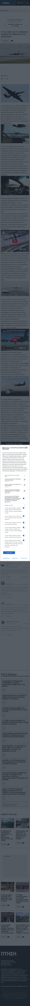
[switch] (24, 479)
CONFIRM (9, 552)
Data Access (15, 558)
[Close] (27, 447)
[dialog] (15, 503)
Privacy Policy (23, 558)
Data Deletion (6, 558)
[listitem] (15, 476)
